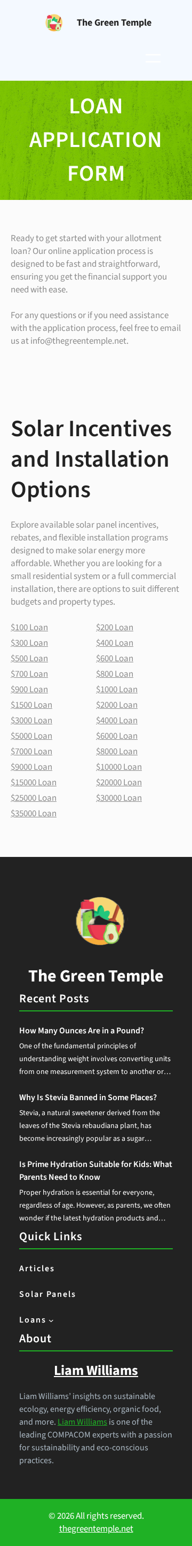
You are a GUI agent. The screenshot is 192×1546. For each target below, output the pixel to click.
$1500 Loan (31, 705)
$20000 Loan (119, 782)
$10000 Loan (119, 767)
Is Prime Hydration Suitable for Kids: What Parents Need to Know (95, 1170)
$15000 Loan (34, 782)
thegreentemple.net (96, 1528)
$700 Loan (29, 674)
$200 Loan (114, 627)
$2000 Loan (117, 705)
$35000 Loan (34, 813)
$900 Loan (29, 689)
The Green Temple (114, 22)
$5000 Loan (31, 736)
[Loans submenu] (51, 1320)
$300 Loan (29, 643)
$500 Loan (29, 658)
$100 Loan (29, 627)
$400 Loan (114, 643)
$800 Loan (114, 674)
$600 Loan (114, 658)
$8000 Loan (117, 751)
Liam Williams (82, 1422)
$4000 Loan (117, 720)
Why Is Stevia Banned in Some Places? (88, 1097)
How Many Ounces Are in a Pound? (81, 1031)
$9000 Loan (31, 767)
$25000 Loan (34, 798)
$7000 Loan (31, 751)
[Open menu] (153, 58)
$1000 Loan (117, 689)
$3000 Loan (31, 720)
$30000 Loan (119, 798)
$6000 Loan (117, 736)
